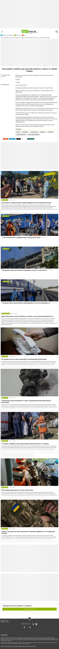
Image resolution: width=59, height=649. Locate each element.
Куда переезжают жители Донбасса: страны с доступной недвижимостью (27, 316)
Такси (31, 455)
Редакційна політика (31, 646)
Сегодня (18, 129)
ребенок (25, 132)
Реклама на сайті (4, 620)
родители (34, 132)
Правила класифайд (22, 646)
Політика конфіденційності (6, 646)
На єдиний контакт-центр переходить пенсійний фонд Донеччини (24, 359)
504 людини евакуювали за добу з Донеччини (17, 490)
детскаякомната (33, 134)
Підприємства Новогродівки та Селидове (17, 606)
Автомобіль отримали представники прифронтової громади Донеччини (26, 203)
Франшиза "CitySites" (5, 621)
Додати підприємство (29, 609)
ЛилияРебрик (21, 134)
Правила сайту (15, 646)
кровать (50, 132)
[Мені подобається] (1, 78)
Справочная (23, 455)
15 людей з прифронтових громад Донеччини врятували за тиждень (25, 444)
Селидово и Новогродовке (10, 455)
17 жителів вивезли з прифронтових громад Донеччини (21, 237)
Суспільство (3, 76)
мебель (42, 132)
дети (18, 132)
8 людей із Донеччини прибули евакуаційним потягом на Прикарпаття (26, 303)
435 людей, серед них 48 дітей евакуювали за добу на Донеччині (24, 270)
